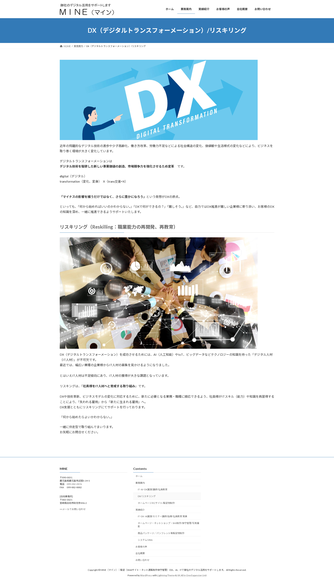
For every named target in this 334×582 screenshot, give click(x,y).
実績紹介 (140, 509)
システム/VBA (145, 539)
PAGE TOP (323, 561)
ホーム (138, 476)
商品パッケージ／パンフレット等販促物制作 (161, 533)
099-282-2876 (74, 484)
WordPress (146, 575)
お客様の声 (141, 546)
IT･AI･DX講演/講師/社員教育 (152, 489)
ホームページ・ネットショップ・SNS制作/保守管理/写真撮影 (168, 525)
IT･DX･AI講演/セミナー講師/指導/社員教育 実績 (162, 516)
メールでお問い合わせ (74, 509)
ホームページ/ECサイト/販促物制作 (156, 503)
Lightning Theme (166, 575)
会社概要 (140, 553)
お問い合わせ (142, 560)
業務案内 (140, 482)
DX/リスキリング (147, 496)
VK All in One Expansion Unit (192, 575)
